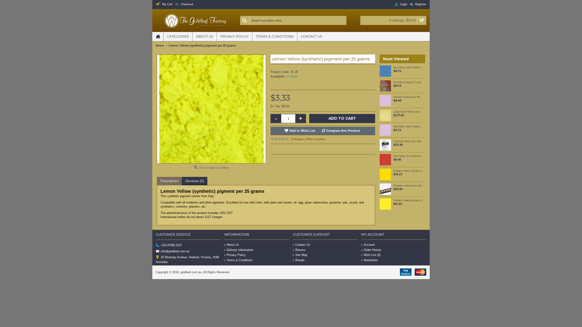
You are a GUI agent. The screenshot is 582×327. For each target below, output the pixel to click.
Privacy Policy (236, 255)
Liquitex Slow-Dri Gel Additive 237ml (408, 141)
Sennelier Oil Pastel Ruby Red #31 (408, 156)
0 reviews (297, 139)
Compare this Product (343, 130)
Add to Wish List (302, 130)
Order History (372, 249)
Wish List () (372, 255)
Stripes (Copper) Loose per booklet (408, 82)
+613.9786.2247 (171, 245)
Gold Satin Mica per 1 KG (408, 111)
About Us (233, 244)
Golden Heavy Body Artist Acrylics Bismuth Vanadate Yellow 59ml (408, 200)
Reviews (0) (194, 181)
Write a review (315, 139)
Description (169, 181)
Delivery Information (240, 249)
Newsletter (371, 260)
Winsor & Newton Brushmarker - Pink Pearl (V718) (408, 97)
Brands (300, 260)
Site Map (301, 255)
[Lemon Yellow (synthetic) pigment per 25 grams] (211, 109)
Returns (300, 249)
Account (369, 244)
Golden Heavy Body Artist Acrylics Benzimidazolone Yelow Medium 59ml (408, 170)
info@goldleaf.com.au (175, 251)
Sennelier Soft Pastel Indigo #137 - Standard (408, 67)
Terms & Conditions (240, 260)
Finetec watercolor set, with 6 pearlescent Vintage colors (408, 185)
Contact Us (302, 244)
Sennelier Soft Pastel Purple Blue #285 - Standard (408, 126)
